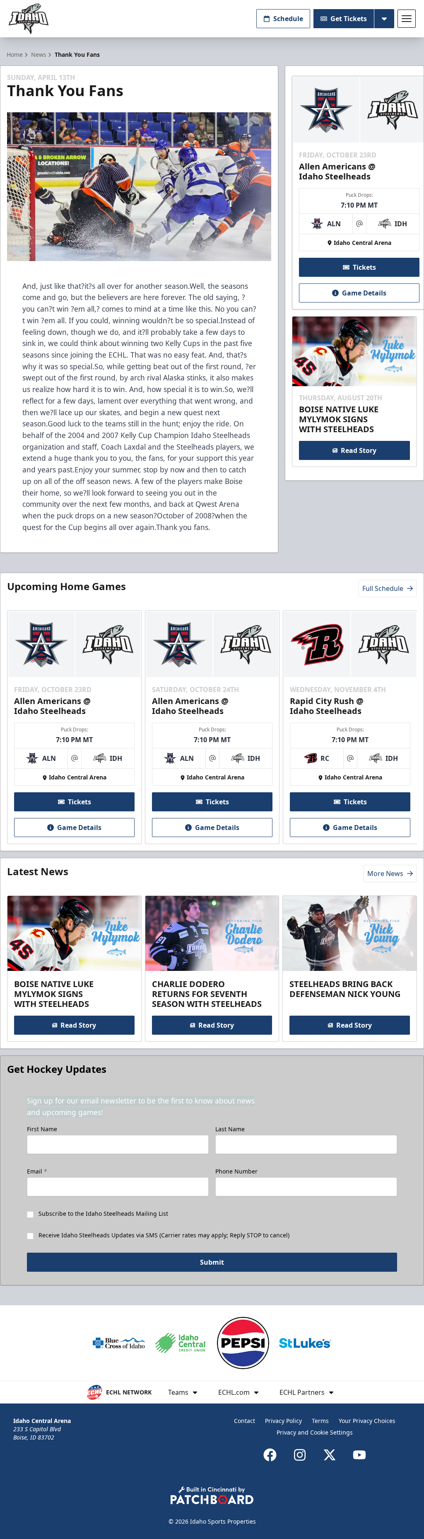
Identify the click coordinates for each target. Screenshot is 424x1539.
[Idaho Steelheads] (28, 18)
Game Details (364, 293)
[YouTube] (359, 1454)
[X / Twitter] (329, 1454)
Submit (212, 1262)
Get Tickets (348, 18)
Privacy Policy (283, 1421)
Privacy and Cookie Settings (315, 1432)
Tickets (364, 267)
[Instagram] (299, 1454)
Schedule (288, 18)
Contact (244, 1421)
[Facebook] (270, 1454)
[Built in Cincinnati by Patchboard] (212, 1495)
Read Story (358, 450)
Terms (320, 1421)
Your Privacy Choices (367, 1421)
